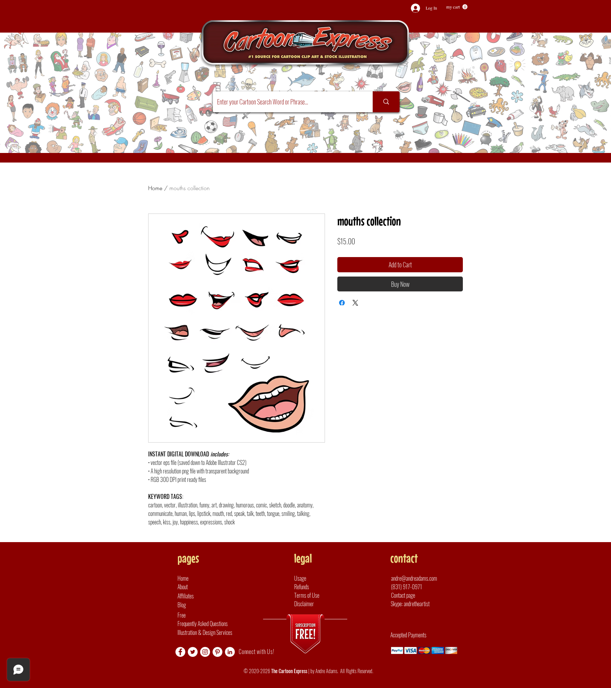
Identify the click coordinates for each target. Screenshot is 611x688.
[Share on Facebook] (342, 302)
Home (155, 188)
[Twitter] (193, 652)
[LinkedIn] (230, 652)
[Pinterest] (217, 652)
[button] (456, 7)
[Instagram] (205, 652)
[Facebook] (180, 652)
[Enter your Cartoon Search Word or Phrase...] (386, 101)
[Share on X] (355, 302)
